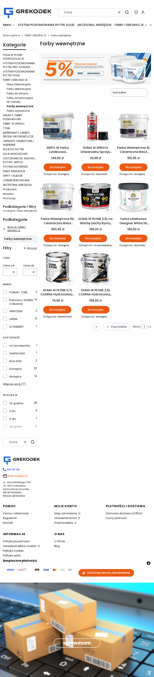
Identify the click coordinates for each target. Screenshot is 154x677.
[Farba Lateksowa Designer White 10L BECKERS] (133, 197)
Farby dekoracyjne (19, 89)
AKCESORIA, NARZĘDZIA (17, 185)
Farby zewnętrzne (18, 111)
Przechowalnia (64, 523)
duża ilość (15, 361)
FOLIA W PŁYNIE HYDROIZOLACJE (13, 57)
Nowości (8, 194)
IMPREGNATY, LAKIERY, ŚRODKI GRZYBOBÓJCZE (18, 134)
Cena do (28, 265)
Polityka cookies (13, 551)
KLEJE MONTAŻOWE (15, 154)
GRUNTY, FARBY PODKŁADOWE (12, 117)
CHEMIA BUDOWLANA (16, 180)
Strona (136, 326)
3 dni (12, 411)
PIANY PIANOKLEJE (14, 171)
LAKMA (13, 319)
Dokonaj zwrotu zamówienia (108, 573)
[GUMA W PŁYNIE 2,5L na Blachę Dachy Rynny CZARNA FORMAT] (95, 197)
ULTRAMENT (16, 327)
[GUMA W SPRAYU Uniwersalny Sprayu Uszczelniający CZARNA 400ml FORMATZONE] (95, 126)
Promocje (9, 198)
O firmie (59, 541)
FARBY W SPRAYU (13, 124)
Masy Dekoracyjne (19, 84)
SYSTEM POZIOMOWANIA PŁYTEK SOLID (19, 73)
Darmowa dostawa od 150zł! (124, 513)
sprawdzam (77, 643)
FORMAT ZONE (18, 292)
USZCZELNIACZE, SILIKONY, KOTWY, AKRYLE (19, 160)
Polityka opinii (11, 555)
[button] (127, 12)
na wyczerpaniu (19, 345)
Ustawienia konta (65, 518)
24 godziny (16, 403)
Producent (10, 189)
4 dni (12, 419)
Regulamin (10, 518)
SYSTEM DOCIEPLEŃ (15, 167)
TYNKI (6, 128)
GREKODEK (16, 311)
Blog (57, 546)
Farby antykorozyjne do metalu (20, 100)
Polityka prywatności (16, 541)
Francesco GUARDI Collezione (21, 302)
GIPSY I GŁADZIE (13, 176)
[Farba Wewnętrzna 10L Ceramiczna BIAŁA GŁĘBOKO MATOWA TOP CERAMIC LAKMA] (57, 197)
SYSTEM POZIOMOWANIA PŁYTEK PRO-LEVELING (19, 65)
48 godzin (15, 426)
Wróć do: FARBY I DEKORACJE (16, 229)
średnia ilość (17, 353)
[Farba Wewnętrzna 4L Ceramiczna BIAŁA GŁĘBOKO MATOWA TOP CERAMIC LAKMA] (133, 126)
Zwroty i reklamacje (16, 513)
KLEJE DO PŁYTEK (13, 149)
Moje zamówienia (66, 513)
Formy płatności (116, 518)
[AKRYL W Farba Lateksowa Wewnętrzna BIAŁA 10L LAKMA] (57, 126)
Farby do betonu (17, 93)
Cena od (8, 265)
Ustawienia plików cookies (20, 546)
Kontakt (8, 523)
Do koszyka (57, 167)
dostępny (15, 376)
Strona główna (11, 35)
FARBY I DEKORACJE (35, 35)
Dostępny (15, 369)
